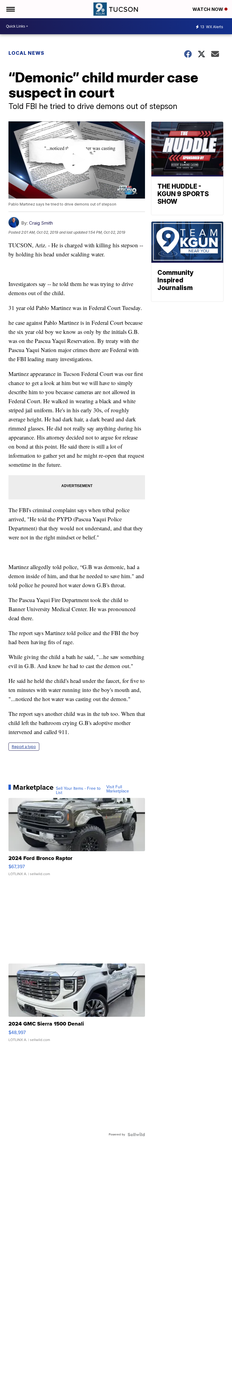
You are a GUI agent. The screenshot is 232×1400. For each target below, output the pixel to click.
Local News (26, 53)
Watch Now (208, 9)
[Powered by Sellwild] (136, 1134)
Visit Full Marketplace (117, 789)
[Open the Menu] (10, 9)
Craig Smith (41, 223)
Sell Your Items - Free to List (78, 790)
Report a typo (24, 746)
